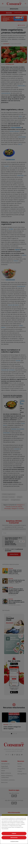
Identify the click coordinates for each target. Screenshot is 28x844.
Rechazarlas (14, 837)
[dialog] (14, 830)
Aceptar (14, 833)
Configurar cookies (14, 841)
